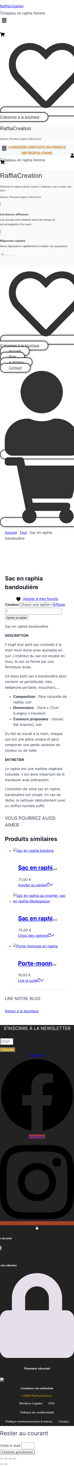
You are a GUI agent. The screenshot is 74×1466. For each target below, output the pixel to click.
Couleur (12, 605)
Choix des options (33, 936)
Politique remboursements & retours (29, 1421)
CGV (52, 1403)
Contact (64, 1421)
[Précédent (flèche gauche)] (1, 1464)
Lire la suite (27, 981)
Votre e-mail (10, 1446)
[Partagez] (10, 1458)
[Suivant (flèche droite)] (6, 1464)
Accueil (11, 533)
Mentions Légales (30, 1403)
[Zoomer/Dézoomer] (1, 1458)
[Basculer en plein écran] (6, 1458)
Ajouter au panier (17, 617)
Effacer (59, 605)
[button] (4, 20)
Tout (23, 533)
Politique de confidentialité (37, 1412)
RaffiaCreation (12, 6)
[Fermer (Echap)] (14, 1458)
